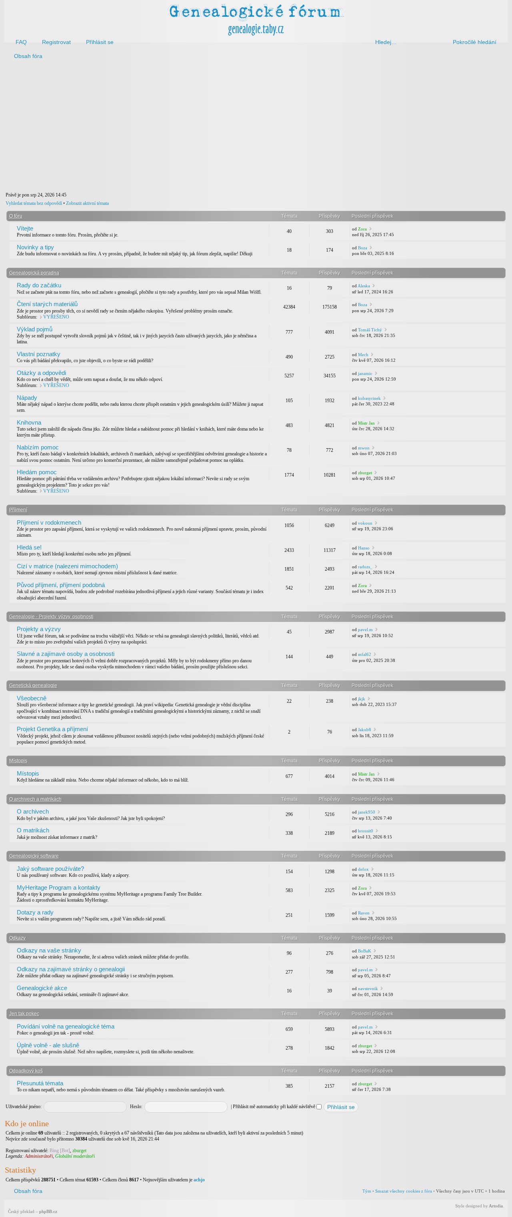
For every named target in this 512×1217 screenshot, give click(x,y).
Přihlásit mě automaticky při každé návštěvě (274, 1106)
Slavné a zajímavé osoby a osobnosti (65, 653)
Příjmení (18, 510)
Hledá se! (29, 547)
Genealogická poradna (34, 273)
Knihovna (29, 422)
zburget (365, 472)
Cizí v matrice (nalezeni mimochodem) (67, 566)
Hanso (364, 547)
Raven (364, 912)
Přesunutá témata (40, 1083)
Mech (363, 354)
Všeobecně (31, 698)
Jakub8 (364, 729)
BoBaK (364, 950)
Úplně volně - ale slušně (48, 1045)
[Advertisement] (245, 127)
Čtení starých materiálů (47, 304)
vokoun (365, 523)
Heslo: (136, 1106)
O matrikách (33, 830)
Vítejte (25, 228)
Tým (366, 1191)
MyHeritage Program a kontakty (58, 887)
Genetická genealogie (33, 685)
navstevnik (368, 988)
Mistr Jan (366, 423)
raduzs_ (365, 566)
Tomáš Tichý (370, 329)
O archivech (33, 811)
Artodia (496, 1205)
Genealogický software (34, 856)
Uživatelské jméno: (24, 1106)
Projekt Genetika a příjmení (52, 729)
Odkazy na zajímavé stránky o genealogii (71, 969)
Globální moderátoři (75, 1156)
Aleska (364, 285)
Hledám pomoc (37, 472)
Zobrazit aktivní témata (87, 203)
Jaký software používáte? (50, 868)
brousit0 (365, 830)
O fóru (15, 216)
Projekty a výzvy (39, 629)
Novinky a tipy (35, 247)
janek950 (366, 812)
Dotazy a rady (35, 912)
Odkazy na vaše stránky (49, 950)
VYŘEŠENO (56, 317)
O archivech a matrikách (35, 799)
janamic (365, 373)
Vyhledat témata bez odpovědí (34, 203)
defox (363, 869)
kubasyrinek (369, 398)
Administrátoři (39, 1156)
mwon (364, 447)
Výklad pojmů (34, 329)
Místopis (18, 761)
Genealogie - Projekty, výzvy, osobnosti (51, 617)
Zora (362, 229)
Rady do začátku (39, 285)
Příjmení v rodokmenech (49, 522)
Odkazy (17, 938)
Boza (362, 247)
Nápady (27, 397)
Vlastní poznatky (38, 354)
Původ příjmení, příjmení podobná (61, 584)
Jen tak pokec (24, 1014)
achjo (199, 1180)
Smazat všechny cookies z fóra (403, 1191)
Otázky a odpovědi (41, 372)
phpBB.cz (48, 1211)
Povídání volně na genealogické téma (65, 1026)
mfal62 (364, 654)
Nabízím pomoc (38, 447)
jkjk (361, 698)
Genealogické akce (42, 987)
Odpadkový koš (26, 1071)
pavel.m (365, 629)
